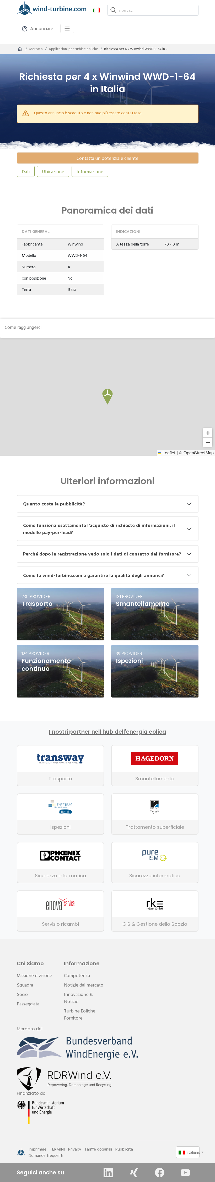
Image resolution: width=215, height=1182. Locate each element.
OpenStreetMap (199, 452)
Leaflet (168, 452)
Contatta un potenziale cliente (107, 158)
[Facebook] (159, 1172)
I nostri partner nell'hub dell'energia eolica (107, 732)
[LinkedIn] (108, 1172)
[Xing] (134, 1172)
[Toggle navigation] (67, 28)
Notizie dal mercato (83, 985)
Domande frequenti (46, 1155)
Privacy (74, 1149)
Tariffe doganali (98, 1149)
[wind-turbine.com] (20, 49)
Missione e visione (34, 975)
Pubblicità (124, 1149)
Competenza (77, 975)
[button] (96, 10)
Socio (22, 994)
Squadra (25, 985)
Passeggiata (28, 1004)
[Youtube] (185, 1172)
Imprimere (37, 1149)
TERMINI (57, 1149)
